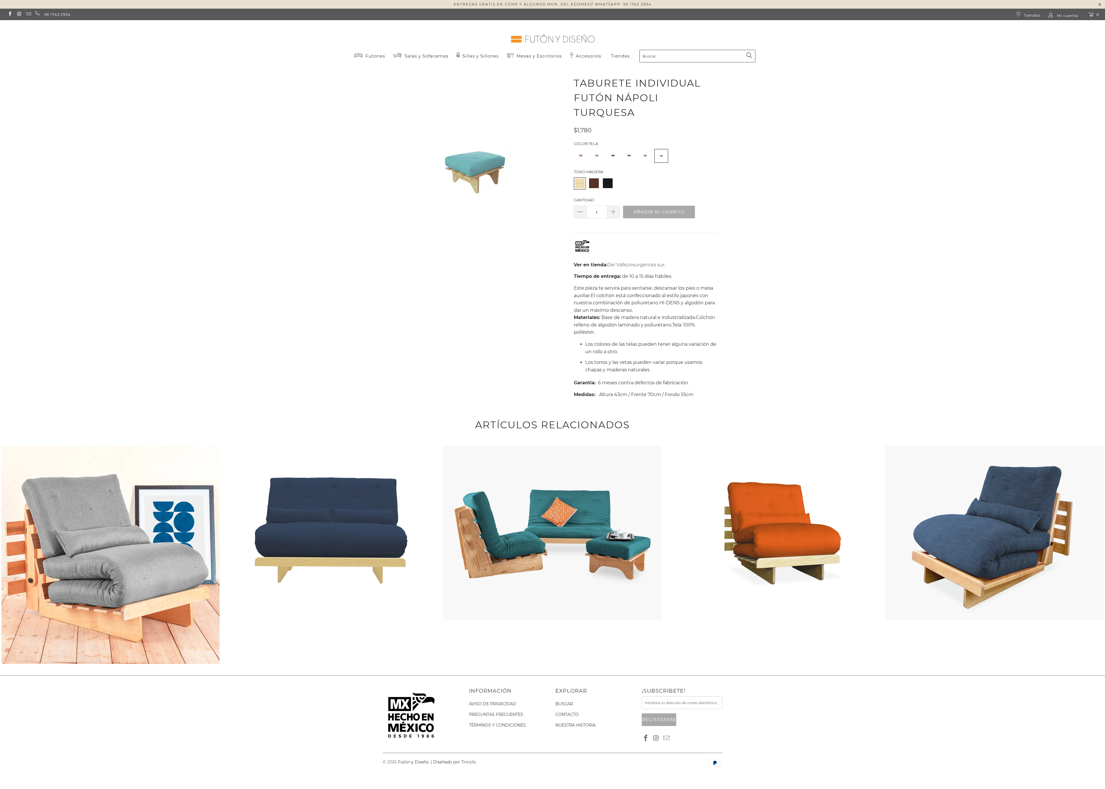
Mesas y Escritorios (539, 56)
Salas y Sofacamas (425, 56)
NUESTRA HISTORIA (575, 725)
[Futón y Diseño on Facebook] (9, 14)
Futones (374, 56)
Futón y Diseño (413, 762)
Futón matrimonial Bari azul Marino (331, 447)
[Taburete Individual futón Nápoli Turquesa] (661, 160)
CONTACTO (567, 714)
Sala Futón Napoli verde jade (552, 447)
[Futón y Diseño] (552, 33)
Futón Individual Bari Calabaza (773, 447)
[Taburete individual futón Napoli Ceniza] (596, 160)
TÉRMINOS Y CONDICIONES (497, 725)
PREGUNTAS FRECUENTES (496, 714)
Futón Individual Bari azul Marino (994, 447)
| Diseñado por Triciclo (453, 762)
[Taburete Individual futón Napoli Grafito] (612, 160)
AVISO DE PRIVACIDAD (492, 703)
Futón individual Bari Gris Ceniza (110, 447)
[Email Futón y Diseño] (28, 14)
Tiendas (1032, 15)
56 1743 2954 (57, 14)
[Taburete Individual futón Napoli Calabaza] (580, 160)
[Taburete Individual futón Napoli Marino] (629, 160)
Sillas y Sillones (480, 56)
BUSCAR (564, 703)
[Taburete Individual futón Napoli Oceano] (645, 160)
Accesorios (587, 56)
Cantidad (584, 200)
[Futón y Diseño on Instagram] (19, 14)
